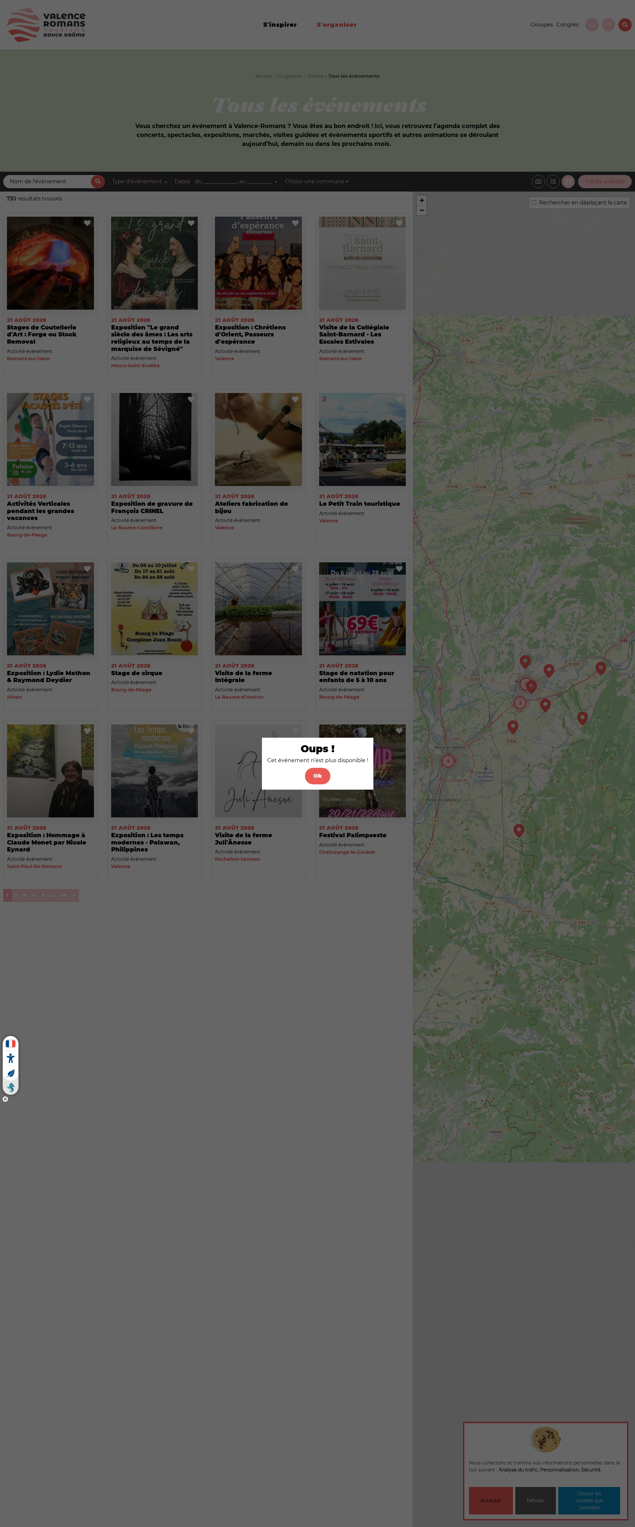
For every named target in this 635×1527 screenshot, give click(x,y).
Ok (318, 776)
